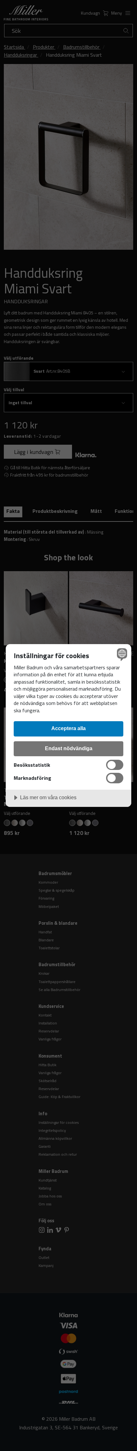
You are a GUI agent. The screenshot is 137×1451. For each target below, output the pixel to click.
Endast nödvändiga (68, 748)
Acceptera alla (68, 728)
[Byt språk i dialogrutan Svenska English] (121, 654)
